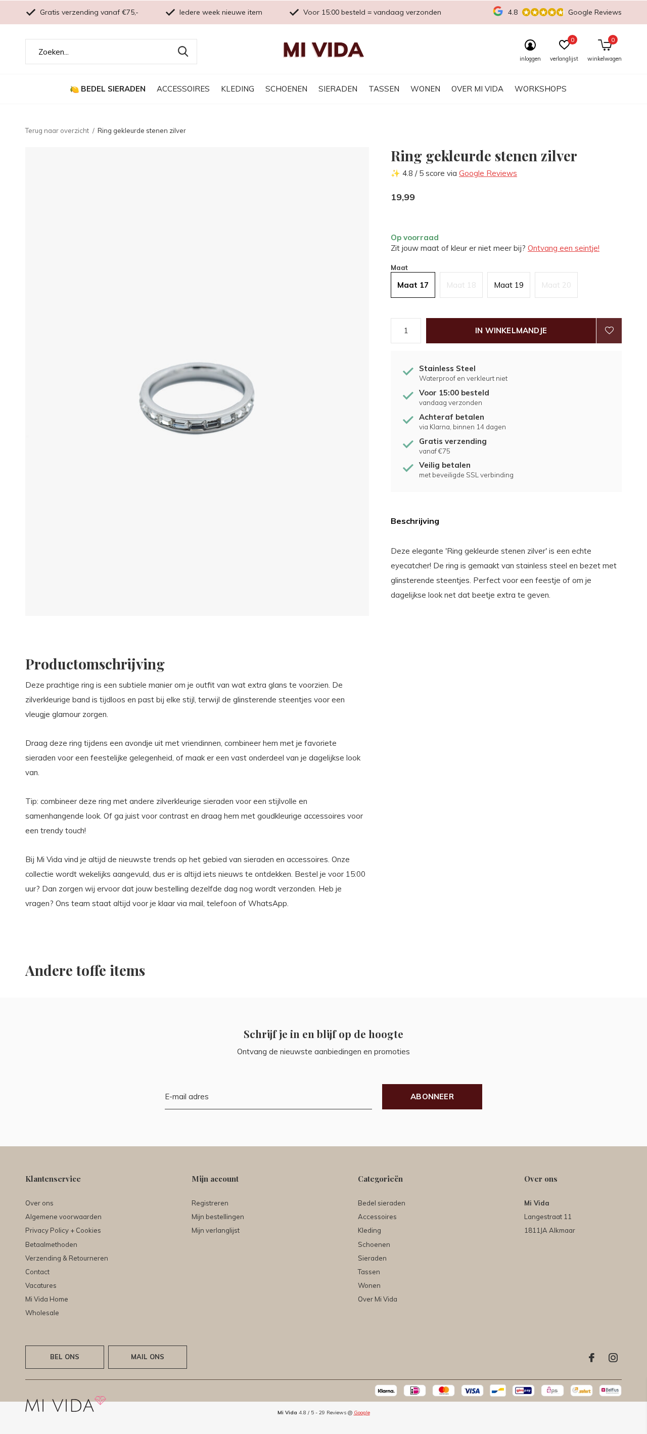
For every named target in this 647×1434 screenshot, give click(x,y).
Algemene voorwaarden (63, 1217)
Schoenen (286, 89)
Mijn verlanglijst (216, 1230)
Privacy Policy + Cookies (63, 1230)
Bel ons (64, 1357)
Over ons (39, 1203)
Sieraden (337, 89)
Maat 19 (509, 285)
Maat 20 (556, 285)
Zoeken (183, 51)
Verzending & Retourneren (66, 1258)
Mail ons (147, 1357)
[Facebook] (591, 1358)
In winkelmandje (511, 330)
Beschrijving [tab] (415, 521)
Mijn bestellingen (218, 1217)
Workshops (541, 89)
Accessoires (183, 89)
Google (362, 1412)
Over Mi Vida (477, 89)
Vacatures (41, 1285)
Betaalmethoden (51, 1244)
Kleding (237, 89)
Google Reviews (488, 173)
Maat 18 (461, 285)
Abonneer (432, 1096)
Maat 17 (413, 285)
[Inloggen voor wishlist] (609, 330)
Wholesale (42, 1313)
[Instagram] (613, 1358)
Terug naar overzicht (57, 130)
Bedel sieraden (113, 89)
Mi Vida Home (46, 1299)
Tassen (383, 89)
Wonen (425, 89)
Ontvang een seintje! (563, 248)
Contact (37, 1272)
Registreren (210, 1203)
